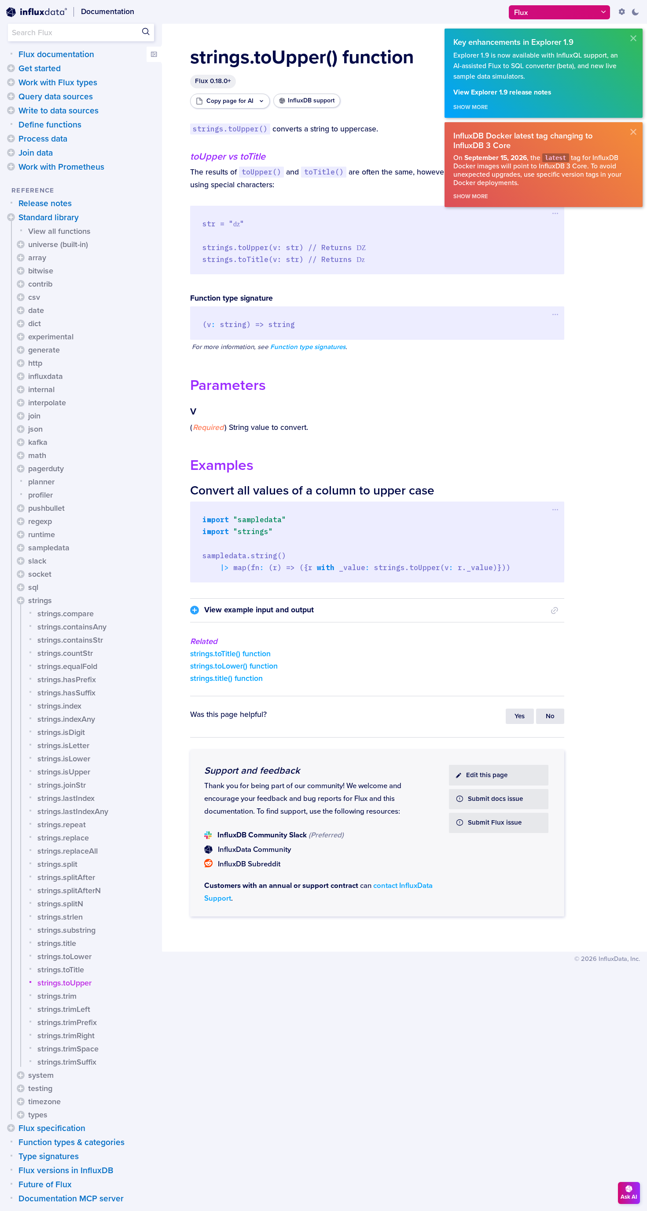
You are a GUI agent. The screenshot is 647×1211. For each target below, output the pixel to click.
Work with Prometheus (61, 167)
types (38, 1115)
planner (41, 482)
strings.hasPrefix (66, 679)
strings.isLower (63, 759)
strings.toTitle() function (230, 653)
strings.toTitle (60, 970)
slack (37, 561)
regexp (40, 521)
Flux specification (51, 1128)
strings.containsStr (70, 640)
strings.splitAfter (66, 877)
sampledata (49, 548)
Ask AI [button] (629, 1196)
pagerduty (46, 468)
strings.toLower (64, 956)
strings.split (57, 864)
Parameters (228, 385)
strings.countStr (65, 653)
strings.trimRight (66, 1035)
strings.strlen (60, 917)
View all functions (59, 231)
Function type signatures (308, 347)
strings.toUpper (64, 983)
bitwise (40, 271)
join (34, 416)
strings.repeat (61, 824)
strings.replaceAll (67, 851)
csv (34, 297)
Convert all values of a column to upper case (312, 490)
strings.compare (65, 613)
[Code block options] (556, 213)
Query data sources (55, 96)
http (35, 363)
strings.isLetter (63, 745)
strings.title (56, 943)
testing (40, 1088)
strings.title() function (226, 678)
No (550, 716)
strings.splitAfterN (69, 890)
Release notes (45, 203)
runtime (41, 534)
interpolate (47, 402)
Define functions (49, 125)
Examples (222, 465)
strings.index (59, 706)
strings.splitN (60, 904)
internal (41, 389)
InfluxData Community (254, 849)
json (35, 429)
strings (40, 600)
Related (203, 641)
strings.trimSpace (68, 1049)
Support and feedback (252, 770)
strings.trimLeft (63, 1009)
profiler (40, 495)
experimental (51, 337)
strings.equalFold (67, 666)
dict (34, 323)
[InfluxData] (36, 12)
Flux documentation (56, 54)
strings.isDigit (61, 732)
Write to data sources (58, 110)
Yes (520, 716)
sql (33, 587)
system (41, 1075)
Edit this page (486, 775)
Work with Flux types (57, 82)
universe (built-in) (58, 244)
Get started (39, 68)
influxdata (45, 376)
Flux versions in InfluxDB (65, 1170)
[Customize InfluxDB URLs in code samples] (622, 11)
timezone (44, 1101)
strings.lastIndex (66, 798)
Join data (35, 153)
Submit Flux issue (495, 822)
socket (39, 574)
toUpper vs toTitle (227, 156)
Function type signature (231, 298)
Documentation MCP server (71, 1198)
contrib (40, 284)
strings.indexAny (66, 719)
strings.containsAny (72, 627)
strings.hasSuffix (66, 693)
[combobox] (81, 32)
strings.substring (66, 930)
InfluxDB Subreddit (249, 864)
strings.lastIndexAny (72, 811)
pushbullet (46, 508)
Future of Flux (45, 1184)
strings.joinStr (61, 785)
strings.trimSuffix (66, 1062)
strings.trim (57, 996)
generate (44, 350)
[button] (11, 68)
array (37, 257)
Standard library (48, 217)
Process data (42, 139)
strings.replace (63, 838)
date (36, 310)
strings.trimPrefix (67, 1022)
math (37, 455)
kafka (38, 442)
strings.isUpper (63, 772)
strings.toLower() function (234, 666)
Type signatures (48, 1156)
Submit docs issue (495, 799)
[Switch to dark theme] (635, 11)
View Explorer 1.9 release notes (502, 92)
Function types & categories (71, 1142)
